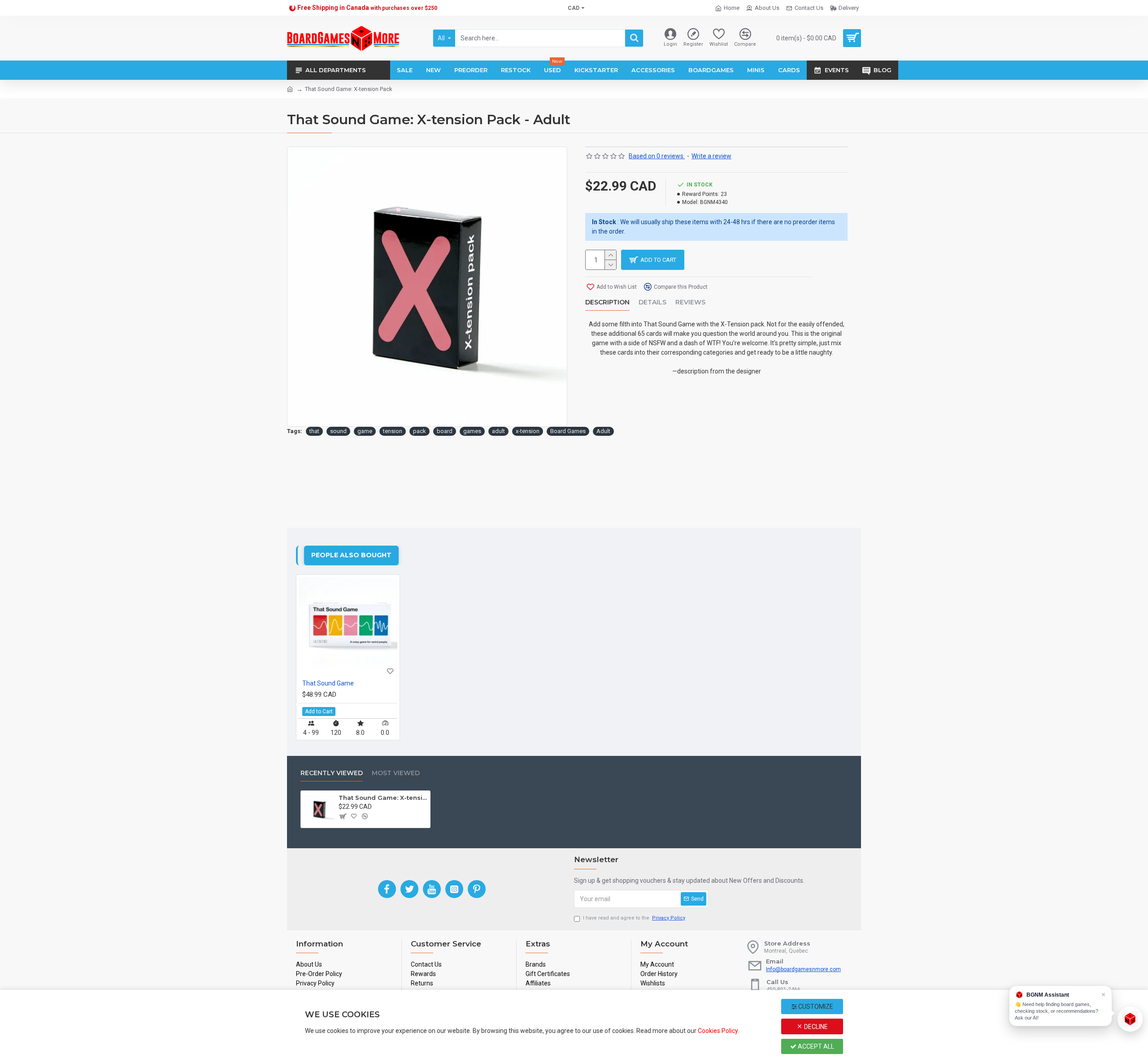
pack (419, 431)
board (444, 431)
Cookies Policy (718, 1030)
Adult (603, 431)
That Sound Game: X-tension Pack (383, 797)
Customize (815, 1006)
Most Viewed (396, 773)
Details (652, 302)
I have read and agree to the (634, 918)
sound (338, 431)
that (314, 431)
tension (392, 431)
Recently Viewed (331, 773)
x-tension (527, 431)
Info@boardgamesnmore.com (803, 969)
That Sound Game (328, 683)
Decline (815, 1026)
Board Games (568, 431)
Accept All (815, 1046)
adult (498, 431)
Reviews (690, 302)
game (364, 431)
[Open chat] (1130, 1019)
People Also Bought (351, 555)
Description (607, 302)
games (472, 431)
